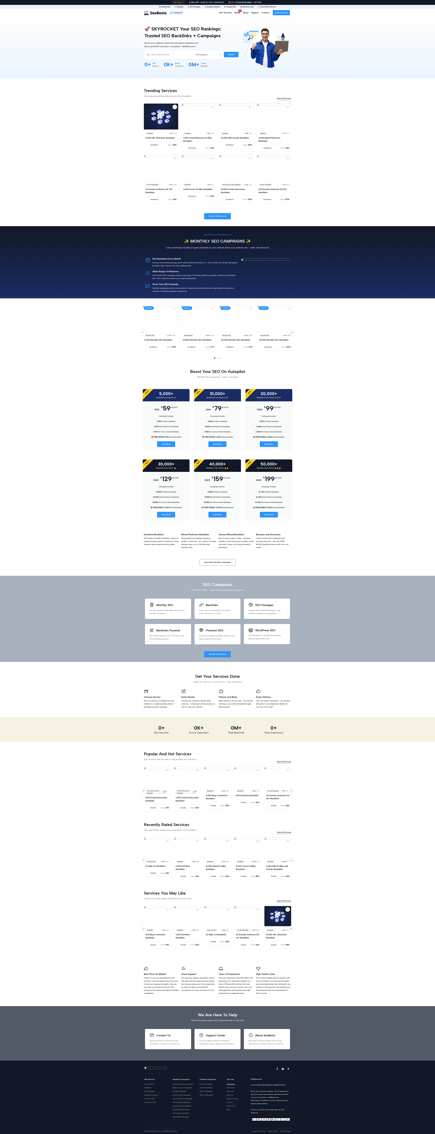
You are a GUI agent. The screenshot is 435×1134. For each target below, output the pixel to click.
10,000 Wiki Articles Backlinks (235, 138)
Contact (265, 12)
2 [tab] (217, 358)
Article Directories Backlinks (231, 185)
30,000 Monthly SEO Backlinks (273, 340)
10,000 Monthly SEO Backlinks (197, 340)
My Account (231, 1106)
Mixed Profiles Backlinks (181, 1102)
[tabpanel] (160, 329)
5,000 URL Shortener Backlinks (160, 138)
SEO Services (225, 12)
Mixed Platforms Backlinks (182, 1099)
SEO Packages (149, 1091)
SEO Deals (230, 1091)
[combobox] (208, 54)
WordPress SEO (150, 1102)
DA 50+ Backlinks (265, 185)
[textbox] (208, 55)
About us (230, 1095)
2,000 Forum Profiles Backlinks (198, 189)
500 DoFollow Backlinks (247, 795)
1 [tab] (214, 358)
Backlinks (150, 133)
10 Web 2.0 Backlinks (155, 866)
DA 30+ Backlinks (273, 791)
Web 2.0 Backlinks (206, 1095)
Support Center (232, 1099)
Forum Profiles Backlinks (182, 1095)
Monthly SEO (150, 335)
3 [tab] (220, 358)
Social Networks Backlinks (182, 1106)
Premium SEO (151, 861)
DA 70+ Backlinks (152, 185)
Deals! (237, 12)
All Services (231, 1088)
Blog (228, 1110)
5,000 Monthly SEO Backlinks (158, 340)
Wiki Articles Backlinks (181, 1113)
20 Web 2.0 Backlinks (216, 934)
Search (231, 54)
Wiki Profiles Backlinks (181, 1117)
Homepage (231, 1084)
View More (166, 444)
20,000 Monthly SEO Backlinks (235, 340)
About (246, 12)
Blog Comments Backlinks (182, 1088)
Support (255, 12)
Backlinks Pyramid (151, 1095)
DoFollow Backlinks (180, 1091)
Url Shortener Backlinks (181, 1110)
